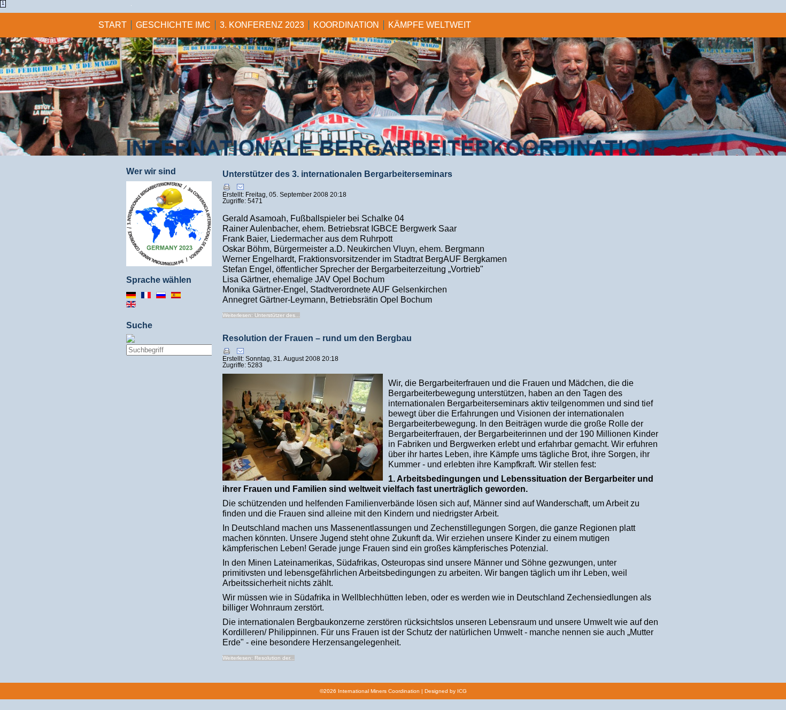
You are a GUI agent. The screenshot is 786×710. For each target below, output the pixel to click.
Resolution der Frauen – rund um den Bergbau (317, 338)
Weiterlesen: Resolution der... (258, 658)
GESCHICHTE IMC (173, 24)
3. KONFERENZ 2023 (262, 24)
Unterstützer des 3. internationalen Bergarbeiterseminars (337, 174)
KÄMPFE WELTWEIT (429, 24)
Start (112, 24)
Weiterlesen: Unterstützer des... (261, 315)
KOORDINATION (346, 24)
